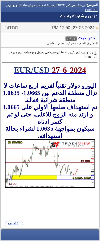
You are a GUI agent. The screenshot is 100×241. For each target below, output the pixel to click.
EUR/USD (32, 70)
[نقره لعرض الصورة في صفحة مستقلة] (50, 163)
